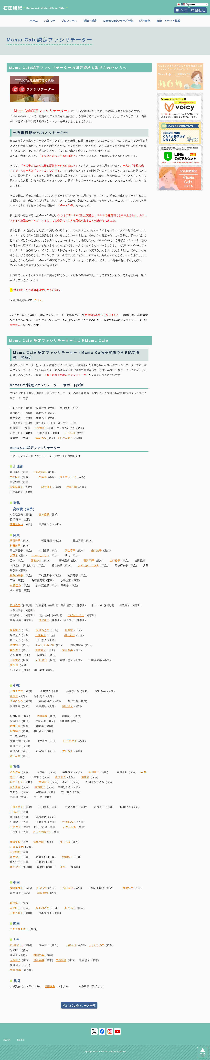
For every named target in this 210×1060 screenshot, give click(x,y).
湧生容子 (70, 550)
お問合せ (200, 10)
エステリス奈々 (19, 929)
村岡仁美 (38, 955)
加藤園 (43, 477)
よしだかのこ (65, 438)
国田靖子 (67, 706)
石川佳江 (70, 433)
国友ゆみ (40, 438)
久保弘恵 (41, 888)
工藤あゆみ (40, 472)
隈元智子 (15, 857)
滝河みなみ (16, 701)
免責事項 (20, 1039)
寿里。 (64, 867)
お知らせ (49, 20)
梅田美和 (15, 842)
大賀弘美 (128, 888)
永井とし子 (16, 782)
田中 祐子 (15, 827)
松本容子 (15, 731)
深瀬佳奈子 (16, 487)
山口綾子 (96, 550)
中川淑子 (15, 812)
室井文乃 (15, 660)
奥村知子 (15, 645)
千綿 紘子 (71, 945)
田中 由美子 (70, 741)
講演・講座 (90, 20)
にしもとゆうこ (42, 832)
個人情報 (6, 1039)
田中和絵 (40, 428)
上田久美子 (16, 807)
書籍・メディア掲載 (168, 20)
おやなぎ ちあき (88, 565)
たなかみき (69, 827)
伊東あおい (16, 524)
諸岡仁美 (15, 772)
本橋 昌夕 (15, 585)
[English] (183, 4)
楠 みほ (65, 842)
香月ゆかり (16, 945)
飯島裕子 (15, 630)
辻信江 (14, 696)
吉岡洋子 (15, 650)
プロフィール (69, 20)
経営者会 (144, 20)
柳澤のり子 (16, 575)
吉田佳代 (67, 888)
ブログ (183, 10)
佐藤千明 (71, 487)
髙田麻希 (50, 986)
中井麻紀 (15, 477)
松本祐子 (70, 908)
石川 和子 (88, 560)
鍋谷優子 (46, 487)
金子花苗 (15, 756)
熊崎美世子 (16, 888)
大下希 (14, 555)
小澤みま (40, 635)
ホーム (34, 20)
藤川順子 (94, 772)
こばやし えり (76, 615)
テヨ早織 (61, 960)
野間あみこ (68, 822)
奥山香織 (38, 960)
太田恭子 (67, 751)
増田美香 (42, 716)
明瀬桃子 (67, 857)
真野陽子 (15, 903)
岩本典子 (40, 787)
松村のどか (42, 908)
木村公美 (15, 726)
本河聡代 (44, 782)
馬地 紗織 (15, 970)
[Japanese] (179, 4)
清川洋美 (15, 605)
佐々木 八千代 (68, 477)
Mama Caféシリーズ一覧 (118, 20)
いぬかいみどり (45, 645)
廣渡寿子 (15, 540)
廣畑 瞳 (14, 665)
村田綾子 (15, 545)
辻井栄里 (15, 867)
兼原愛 (85, 777)
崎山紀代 (69, 635)
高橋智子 (40, 650)
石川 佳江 (41, 660)
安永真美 (15, 787)
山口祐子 (115, 560)
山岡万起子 (16, 913)
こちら (38, 300)
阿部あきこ (42, 630)
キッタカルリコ (40, 555)
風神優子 (44, 514)
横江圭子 (60, 777)
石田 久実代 (17, 847)
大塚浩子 (15, 960)
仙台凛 (69, 630)
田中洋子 (15, 908)
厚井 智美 (67, 650)
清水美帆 (38, 842)
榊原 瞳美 (43, 893)
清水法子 (44, 620)
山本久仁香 (16, 691)
